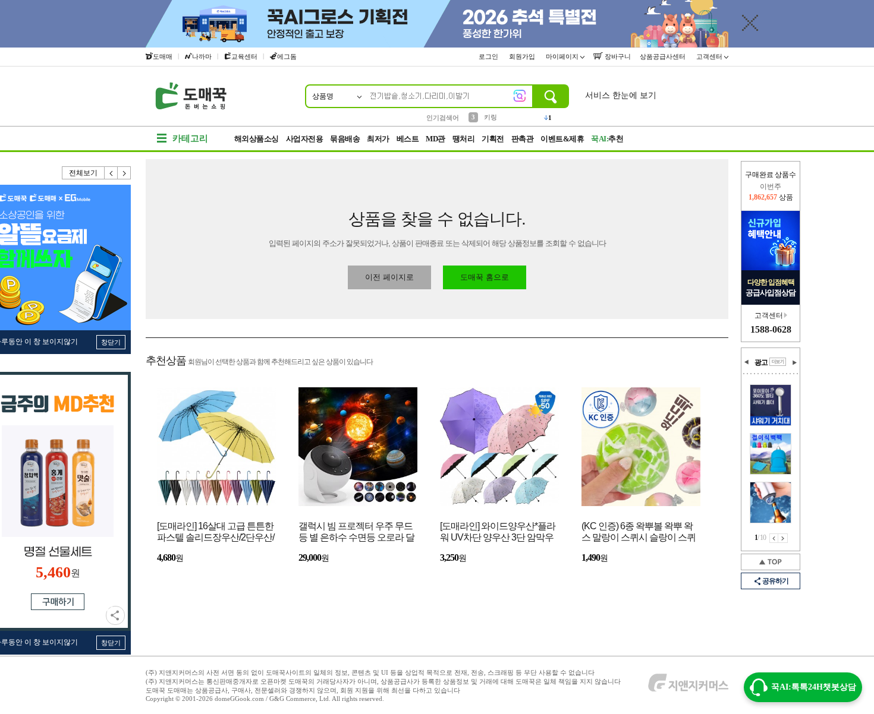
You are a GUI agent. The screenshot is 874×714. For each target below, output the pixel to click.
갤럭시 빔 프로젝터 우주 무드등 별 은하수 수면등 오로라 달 (356, 531)
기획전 (493, 138)
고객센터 (710, 56)
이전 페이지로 (389, 277)
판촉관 (522, 138)
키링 (490, 117)
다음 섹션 (794, 362)
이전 (111, 172)
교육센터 (244, 56)
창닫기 (111, 342)
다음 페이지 (783, 538)
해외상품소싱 (256, 138)
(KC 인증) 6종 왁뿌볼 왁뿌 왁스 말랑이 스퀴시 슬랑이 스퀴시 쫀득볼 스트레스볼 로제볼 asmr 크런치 (638, 532)
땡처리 (463, 138)
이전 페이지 (773, 538)
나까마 (202, 56)
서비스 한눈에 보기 (620, 95)
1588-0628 (770, 329)
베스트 (408, 138)
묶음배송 (345, 138)
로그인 (489, 56)
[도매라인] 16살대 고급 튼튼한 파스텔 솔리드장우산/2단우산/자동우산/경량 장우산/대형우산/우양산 (215, 532)
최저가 (378, 138)
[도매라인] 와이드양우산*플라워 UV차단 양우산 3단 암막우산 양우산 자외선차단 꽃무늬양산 (497, 532)
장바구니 (617, 56)
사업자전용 (304, 138)
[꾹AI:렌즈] (520, 96)
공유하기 (115, 615)
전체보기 (83, 173)
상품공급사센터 (663, 56)
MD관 (435, 138)
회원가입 (523, 56)
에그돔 (287, 56)
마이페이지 (563, 56)
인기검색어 (442, 117)
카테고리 (190, 138)
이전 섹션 (747, 362)
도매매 (162, 56)
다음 (124, 172)
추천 (607, 138)
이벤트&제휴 (562, 138)
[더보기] (777, 362)
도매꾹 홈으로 (484, 277)
